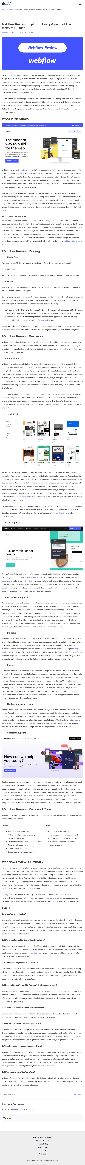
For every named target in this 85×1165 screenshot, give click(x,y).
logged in (16, 1109)
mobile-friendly (59, 513)
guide (30, 627)
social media (7, 588)
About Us (42, 1151)
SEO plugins (38, 953)
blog (31, 898)
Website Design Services (42, 1137)
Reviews (5, 32)
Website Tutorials (42, 1141)
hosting (77, 720)
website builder (27, 170)
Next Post (78, 1095)
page (31, 888)
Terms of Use (42, 1147)
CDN (19, 849)
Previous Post (8, 1095)
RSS (22, 591)
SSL (53, 695)
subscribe (48, 898)
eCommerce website (25, 497)
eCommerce (42, 320)
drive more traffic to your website (29, 578)
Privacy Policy (42, 1144)
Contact (42, 1154)
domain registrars (24, 713)
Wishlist (5, 885)
